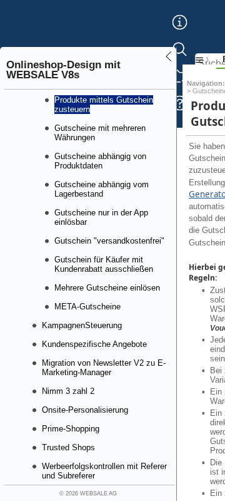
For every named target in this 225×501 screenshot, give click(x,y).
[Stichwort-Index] (180, 32)
